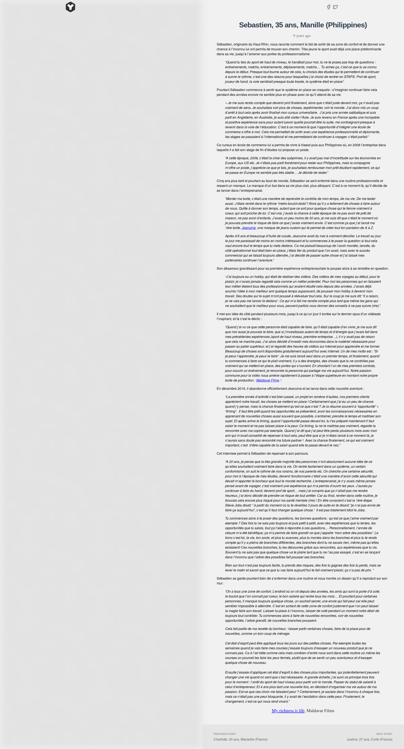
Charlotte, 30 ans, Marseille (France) (241, 737)
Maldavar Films (267, 380)
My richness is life (288, 710)
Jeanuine (249, 227)
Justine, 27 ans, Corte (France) (369, 737)
